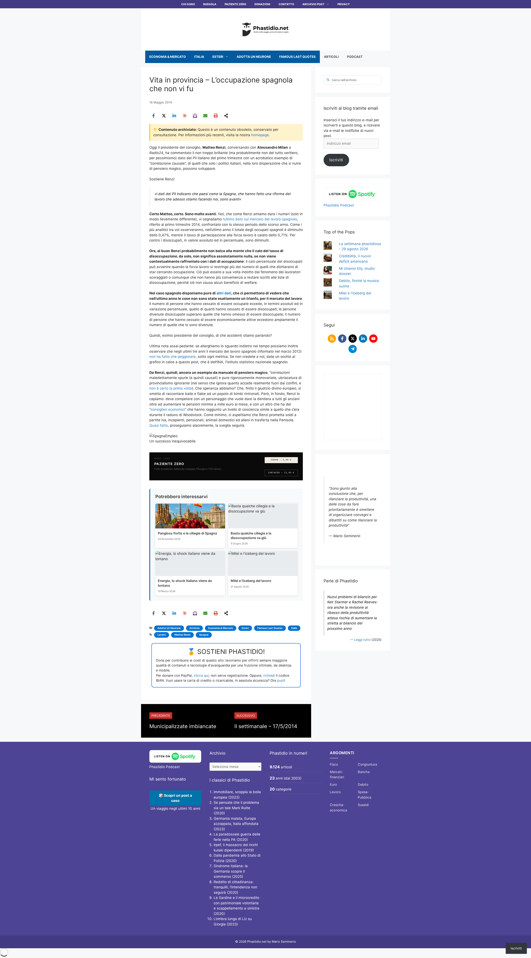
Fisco (334, 764)
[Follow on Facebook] (342, 338)
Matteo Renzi (182, 634)
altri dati (224, 293)
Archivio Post (313, 4)
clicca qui (201, 675)
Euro (333, 784)
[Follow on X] (352, 338)
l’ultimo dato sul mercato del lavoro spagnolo (260, 219)
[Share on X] (164, 116)
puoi (280, 680)
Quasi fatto (158, 425)
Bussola (209, 4)
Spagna (203, 634)
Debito (363, 784)
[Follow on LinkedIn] (363, 338)
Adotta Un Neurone (254, 57)
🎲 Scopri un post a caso (175, 798)
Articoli (331, 57)
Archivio (194, 628)
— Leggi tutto (360, 640)
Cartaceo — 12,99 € (281, 473)
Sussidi (363, 805)
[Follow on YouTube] (373, 338)
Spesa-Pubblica (364, 794)
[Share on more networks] (226, 116)
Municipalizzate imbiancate (182, 726)
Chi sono (188, 4)
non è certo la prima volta (170, 388)
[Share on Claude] (184, 116)
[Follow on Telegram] (352, 349)
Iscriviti (336, 159)
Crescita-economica (338, 807)
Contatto (286, 4)
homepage (260, 135)
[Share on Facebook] (153, 116)
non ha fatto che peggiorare (172, 357)
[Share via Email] (205, 116)
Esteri (217, 57)
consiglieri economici (168, 409)
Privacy (343, 4)
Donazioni (262, 4)
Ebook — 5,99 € (281, 460)
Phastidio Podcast (339, 205)
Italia (199, 57)
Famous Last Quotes (297, 57)
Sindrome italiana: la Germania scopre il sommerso (231, 871)
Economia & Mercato (167, 57)
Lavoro (161, 634)
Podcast (355, 57)
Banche (364, 772)
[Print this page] (216, 116)
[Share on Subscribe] (195, 116)
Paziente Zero (235, 4)
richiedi (269, 675)
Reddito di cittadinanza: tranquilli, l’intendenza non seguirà (235, 887)
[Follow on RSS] (332, 338)
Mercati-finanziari (337, 774)
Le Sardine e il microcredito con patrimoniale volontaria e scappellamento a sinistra (236, 903)
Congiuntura (367, 764)
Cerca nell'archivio (344, 80)
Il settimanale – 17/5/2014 (265, 726)
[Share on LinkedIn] (174, 116)
